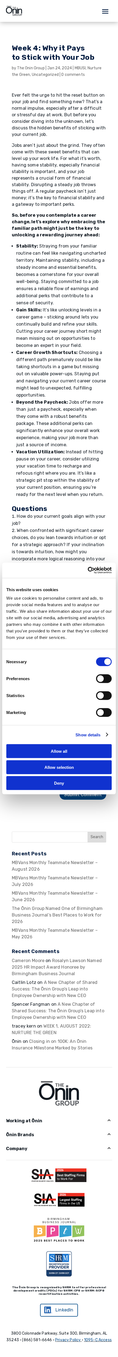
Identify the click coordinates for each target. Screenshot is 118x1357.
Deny (59, 783)
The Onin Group (30, 68)
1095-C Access (98, 1340)
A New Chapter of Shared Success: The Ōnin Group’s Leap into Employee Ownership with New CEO (54, 989)
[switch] (104, 678)
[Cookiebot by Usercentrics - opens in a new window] (88, 570)
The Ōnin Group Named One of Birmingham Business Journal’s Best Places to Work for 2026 (57, 915)
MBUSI (80, 68)
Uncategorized (45, 74)
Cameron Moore (28, 960)
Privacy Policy (68, 1340)
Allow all (59, 751)
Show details (87, 734)
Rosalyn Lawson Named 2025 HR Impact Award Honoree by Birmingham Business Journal (57, 967)
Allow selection (59, 767)
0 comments (73, 74)
